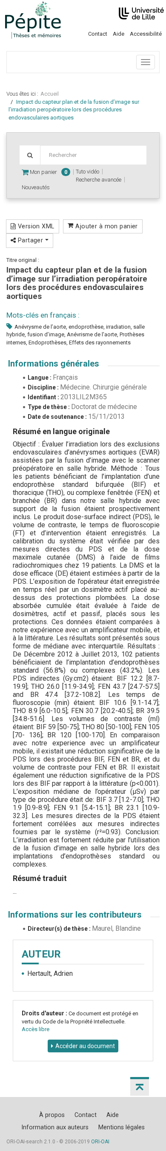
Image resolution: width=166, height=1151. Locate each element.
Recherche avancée (98, 179)
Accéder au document (85, 1046)
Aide (118, 34)
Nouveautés (36, 187)
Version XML (35, 226)
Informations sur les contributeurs (75, 914)
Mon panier (48, 172)
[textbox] (93, 155)
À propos (52, 1115)
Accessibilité (146, 34)
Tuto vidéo (87, 171)
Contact (97, 34)
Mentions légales (121, 1127)
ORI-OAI (100, 1141)
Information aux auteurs (55, 1127)
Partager (30, 240)
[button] (139, 1086)
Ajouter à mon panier (106, 226)
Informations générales (53, 363)
